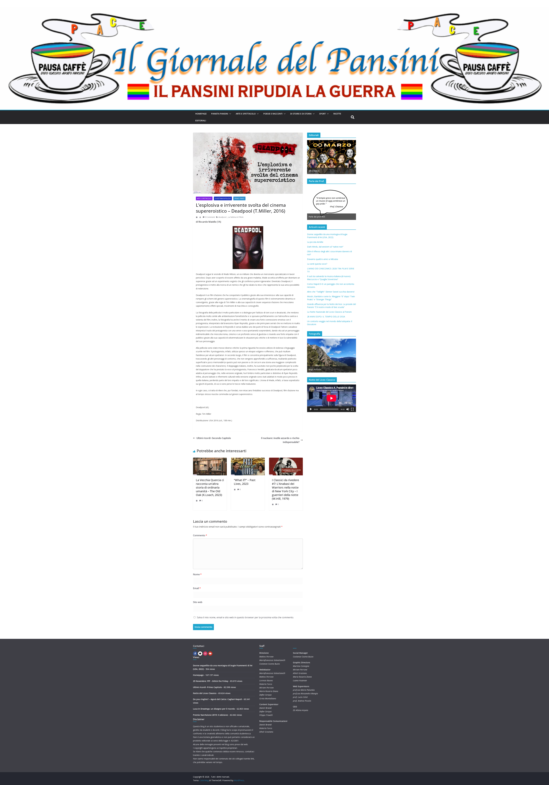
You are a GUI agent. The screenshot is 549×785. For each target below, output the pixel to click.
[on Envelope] (200, 653)
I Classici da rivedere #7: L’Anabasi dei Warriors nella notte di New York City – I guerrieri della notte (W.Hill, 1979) (285, 489)
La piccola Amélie (315, 242)
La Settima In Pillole (235, 217)
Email (197, 588)
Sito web (197, 602)
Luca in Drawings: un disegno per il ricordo (214, 708)
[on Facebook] (195, 653)
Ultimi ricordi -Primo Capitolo (207, 687)
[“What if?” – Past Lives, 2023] (248, 459)
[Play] (310, 409)
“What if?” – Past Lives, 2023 (244, 482)
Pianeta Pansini (219, 113)
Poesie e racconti (273, 113)
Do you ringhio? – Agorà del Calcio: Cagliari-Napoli (217, 699)
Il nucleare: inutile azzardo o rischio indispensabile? (280, 440)
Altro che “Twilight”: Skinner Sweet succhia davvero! (330, 291)
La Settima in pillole (223, 198)
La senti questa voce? (317, 263)
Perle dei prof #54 (317, 216)
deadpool (222, 217)
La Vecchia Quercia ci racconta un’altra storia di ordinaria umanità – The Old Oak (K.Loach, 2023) (210, 487)
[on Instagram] (205, 653)
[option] (331, 157)
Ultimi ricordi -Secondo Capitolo (213, 438)
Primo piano (239, 198)
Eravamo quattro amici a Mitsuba (322, 259)
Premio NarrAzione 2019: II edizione (210, 715)
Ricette (337, 113)
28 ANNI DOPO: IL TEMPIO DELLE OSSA (326, 316)
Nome (197, 574)
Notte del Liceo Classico (204, 693)
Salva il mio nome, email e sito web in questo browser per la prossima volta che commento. (245, 617)
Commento (200, 535)
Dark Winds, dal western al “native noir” (325, 246)
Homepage (201, 113)
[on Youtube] (210, 653)
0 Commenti (210, 217)
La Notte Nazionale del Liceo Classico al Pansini (329, 311)
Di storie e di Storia (301, 113)
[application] (331, 398)
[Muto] (347, 409)
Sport (322, 113)
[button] (229, 114)
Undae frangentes (317, 369)
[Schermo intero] (352, 409)
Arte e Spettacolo (246, 113)
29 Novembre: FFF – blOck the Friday (210, 681)
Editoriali (200, 120)
